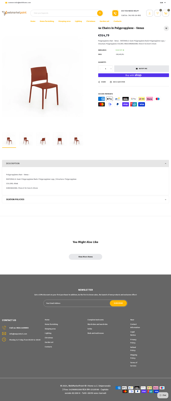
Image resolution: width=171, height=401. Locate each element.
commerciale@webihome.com (19, 3)
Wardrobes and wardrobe (98, 324)
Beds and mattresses (96, 333)
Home (32, 21)
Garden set (49, 342)
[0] (157, 13)
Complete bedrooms (96, 320)
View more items (85, 257)
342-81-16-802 (134, 15)
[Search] (100, 13)
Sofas (90, 329)
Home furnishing (51, 324)
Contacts (117, 21)
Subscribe (118, 303)
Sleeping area (50, 329)
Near (132, 320)
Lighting (48, 333)
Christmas (49, 338)
